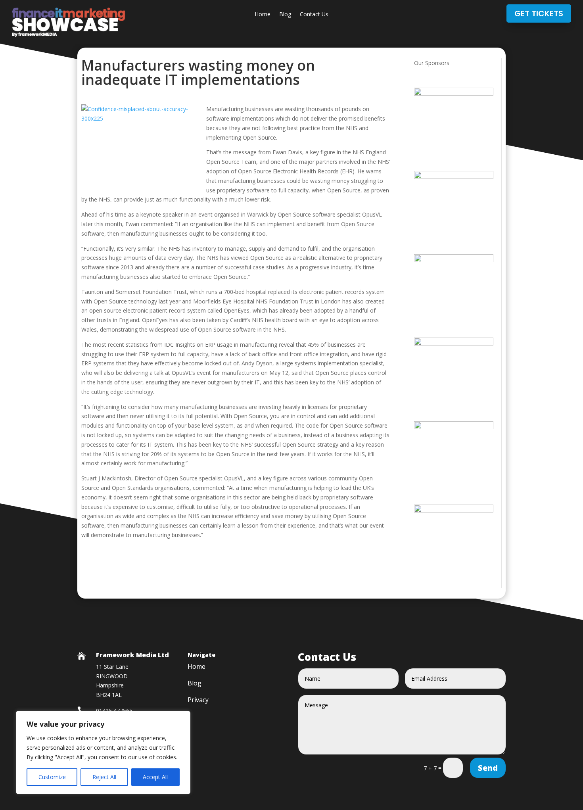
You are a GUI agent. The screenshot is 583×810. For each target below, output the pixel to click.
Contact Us (314, 15)
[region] (103, 752)
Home (262, 15)
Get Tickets (538, 13)
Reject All (104, 777)
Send (488, 767)
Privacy (198, 700)
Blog (285, 15)
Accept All (155, 777)
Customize (52, 777)
